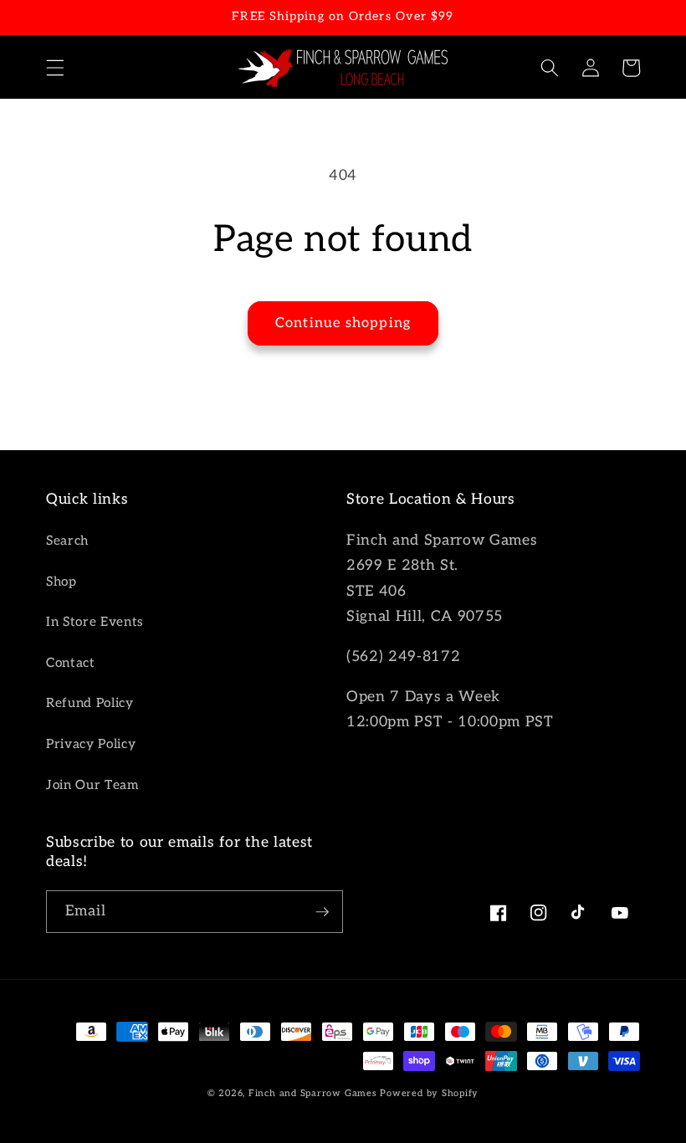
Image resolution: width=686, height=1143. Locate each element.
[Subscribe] (322, 912)
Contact (70, 663)
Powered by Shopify (429, 1093)
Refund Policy (90, 703)
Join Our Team (92, 785)
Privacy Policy (91, 744)
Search (67, 541)
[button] (55, 68)
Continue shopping (343, 323)
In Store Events (95, 622)
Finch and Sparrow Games (312, 1093)
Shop (61, 582)
